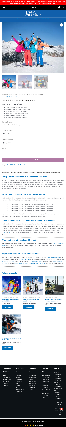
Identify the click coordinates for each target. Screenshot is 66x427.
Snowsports (32, 375)
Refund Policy (7, 379)
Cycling (31, 379)
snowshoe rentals (37, 261)
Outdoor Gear (33, 381)
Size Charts (19, 387)
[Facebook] (30, 7)
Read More (7, 307)
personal (4, 232)
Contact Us (6, 377)
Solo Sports (32, 385)
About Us (6, 375)
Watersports (32, 377)
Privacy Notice (20, 389)
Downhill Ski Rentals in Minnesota (15, 94)
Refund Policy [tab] (55, 172)
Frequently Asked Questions (19, 377)
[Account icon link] (63, 7)
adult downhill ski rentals (21, 263)
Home (3, 94)
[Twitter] (33, 7)
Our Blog (18, 385)
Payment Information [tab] (43, 172)
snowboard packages (8, 261)
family (10, 232)
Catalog (5, 385)
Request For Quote (33, 159)
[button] (61, 25)
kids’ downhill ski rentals (38, 263)
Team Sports (32, 383)
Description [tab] (5, 172)
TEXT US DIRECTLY (42, 18)
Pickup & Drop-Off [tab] (16, 172)
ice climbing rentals (24, 259)
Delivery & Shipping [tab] (29, 172)
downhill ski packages (53, 257)
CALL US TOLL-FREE (26, 18)
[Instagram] (35, 7)
